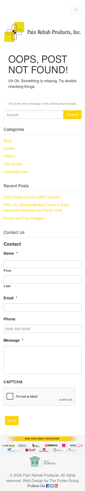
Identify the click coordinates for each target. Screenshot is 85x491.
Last (7, 286)
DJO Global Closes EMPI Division (32, 197)
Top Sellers (13, 164)
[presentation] (39, 397)
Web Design (33, 480)
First (7, 270)
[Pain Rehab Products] (42, 32)
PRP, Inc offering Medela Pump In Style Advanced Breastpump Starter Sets (36, 207)
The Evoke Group (64, 480)
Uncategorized (16, 171)
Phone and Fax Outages (24, 218)
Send (11, 420)
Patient (9, 156)
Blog (7, 140)
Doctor (9, 148)
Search (72, 114)
